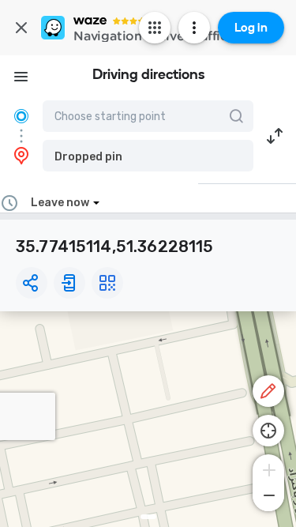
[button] (148, 155)
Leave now (60, 202)
